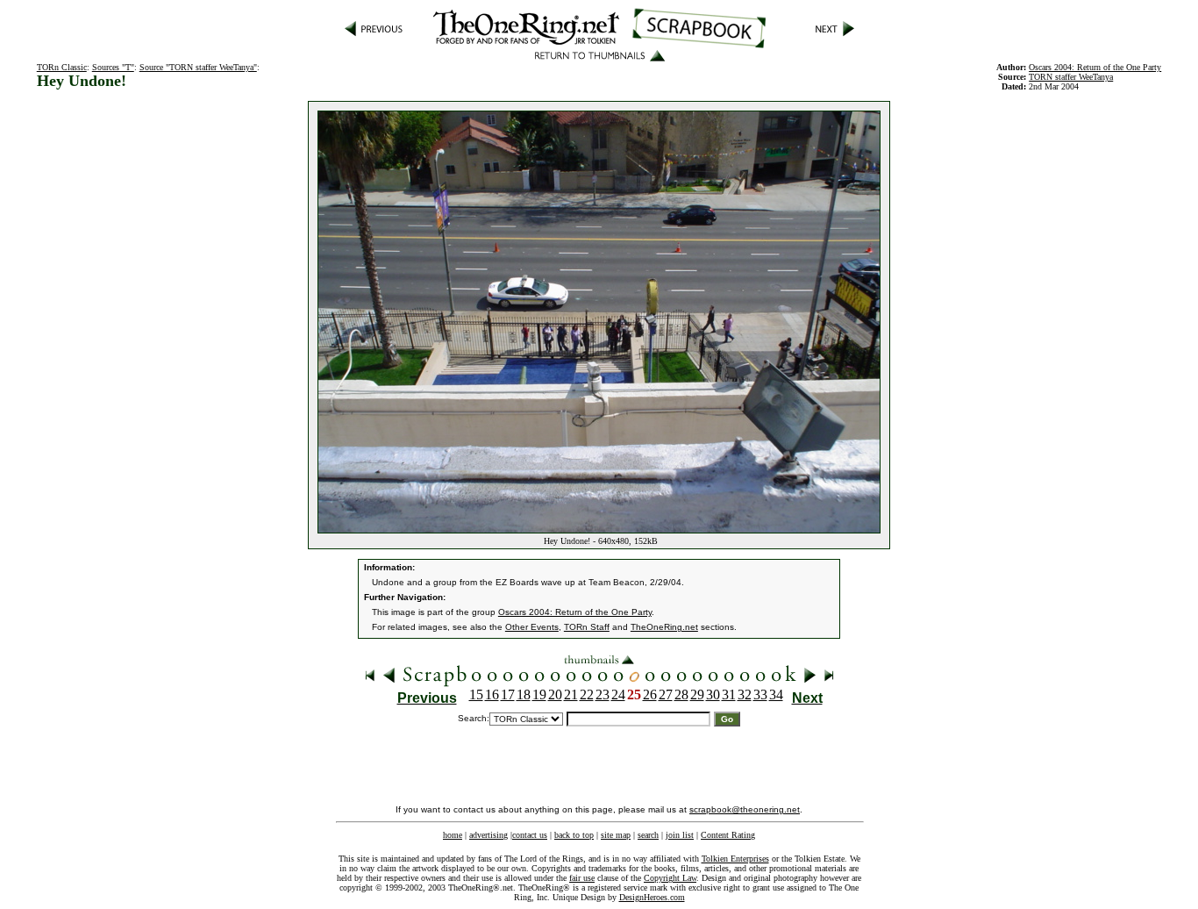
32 (745, 694)
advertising (488, 835)
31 (729, 694)
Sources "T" (113, 67)
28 (681, 694)
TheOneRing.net (664, 627)
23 (602, 694)
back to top (574, 835)
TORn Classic (62, 67)
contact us (529, 835)
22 (587, 694)
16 (492, 694)
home (452, 835)
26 (650, 694)
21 (571, 694)
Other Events (532, 627)
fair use (582, 878)
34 (776, 694)
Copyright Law (670, 878)
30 (713, 694)
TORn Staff (587, 627)
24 (618, 694)
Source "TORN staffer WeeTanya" (198, 67)
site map (616, 835)
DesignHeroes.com (652, 897)
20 (555, 694)
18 (524, 694)
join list (680, 835)
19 (539, 694)
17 (508, 694)
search (648, 835)
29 (697, 694)
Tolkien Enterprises (735, 858)
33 (760, 694)
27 (666, 694)
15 (476, 694)
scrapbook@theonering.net (744, 809)
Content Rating (728, 835)
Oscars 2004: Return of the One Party (575, 612)
